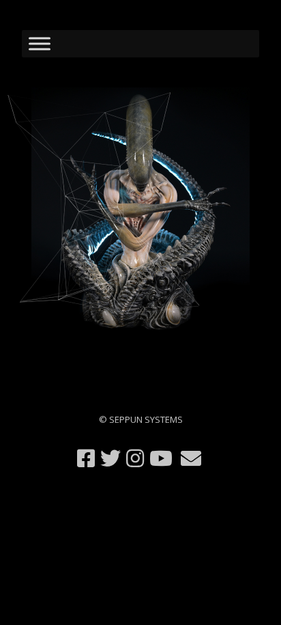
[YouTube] (161, 458)
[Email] (191, 458)
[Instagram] (135, 458)
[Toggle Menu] (39, 43)
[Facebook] (86, 458)
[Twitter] (110, 458)
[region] (140, 210)
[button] (140, 210)
